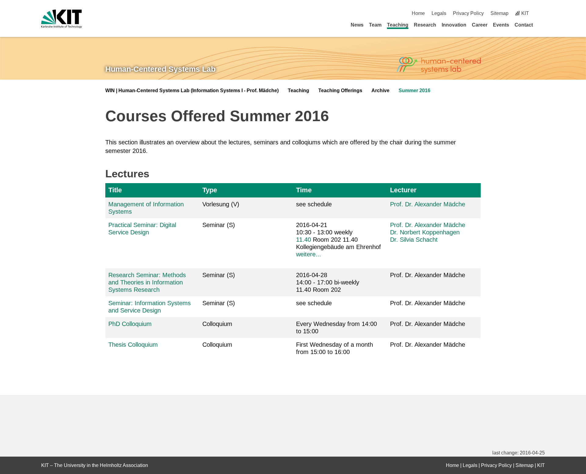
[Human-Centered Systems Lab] (438, 65)
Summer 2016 (414, 90)
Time (304, 190)
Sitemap (499, 13)
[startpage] (543, 25)
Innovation (454, 24)
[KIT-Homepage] (61, 18)
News (357, 24)
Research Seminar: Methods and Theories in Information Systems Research (147, 282)
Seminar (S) (218, 225)
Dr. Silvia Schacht (414, 239)
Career (479, 24)
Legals (439, 13)
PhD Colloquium (130, 323)
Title (115, 190)
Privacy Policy (468, 13)
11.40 (303, 239)
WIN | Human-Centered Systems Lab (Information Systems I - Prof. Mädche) (192, 90)
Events (501, 24)
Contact (524, 24)
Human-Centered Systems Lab (160, 69)
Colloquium (217, 323)
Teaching (397, 24)
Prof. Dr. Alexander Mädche (427, 204)
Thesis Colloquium (133, 344)
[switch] (542, 13)
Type (209, 190)
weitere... (308, 254)
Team (375, 24)
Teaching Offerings (340, 90)
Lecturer (403, 190)
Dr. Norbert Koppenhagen (425, 232)
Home (418, 13)
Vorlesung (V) (220, 204)
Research (425, 24)
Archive (380, 90)
